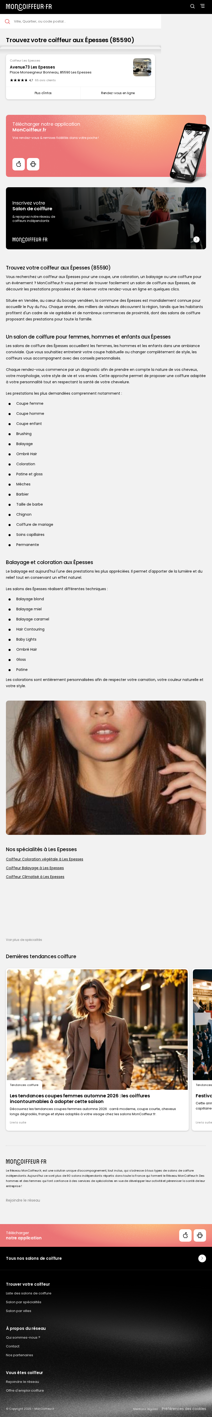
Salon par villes (18, 1310)
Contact (12, 1346)
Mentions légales (145, 1409)
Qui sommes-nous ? (23, 1337)
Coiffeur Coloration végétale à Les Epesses (44, 859)
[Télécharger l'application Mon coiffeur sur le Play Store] (33, 164)
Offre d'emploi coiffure (25, 1390)
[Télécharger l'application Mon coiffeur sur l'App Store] (18, 164)
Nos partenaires (19, 1355)
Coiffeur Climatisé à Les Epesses (35, 876)
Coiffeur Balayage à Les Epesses (35, 868)
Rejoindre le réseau (23, 1200)
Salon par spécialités (23, 1302)
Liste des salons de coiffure (28, 1293)
